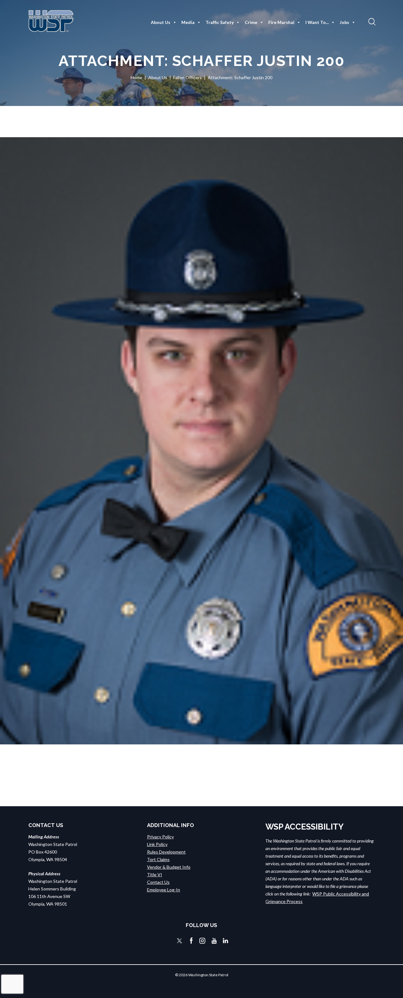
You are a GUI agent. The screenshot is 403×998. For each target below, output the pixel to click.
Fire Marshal (281, 22)
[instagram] (202, 941)
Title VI (154, 874)
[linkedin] (225, 941)
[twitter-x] (179, 941)
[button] (371, 21)
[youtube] (214, 941)
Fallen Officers (187, 77)
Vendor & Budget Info (168, 867)
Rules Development (166, 851)
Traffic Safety (220, 22)
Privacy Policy (160, 836)
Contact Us (158, 882)
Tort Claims (158, 859)
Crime (251, 22)
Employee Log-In (163, 889)
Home (136, 77)
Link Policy (157, 844)
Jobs (344, 22)
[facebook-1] (191, 941)
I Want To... (317, 22)
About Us (160, 22)
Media (188, 22)
